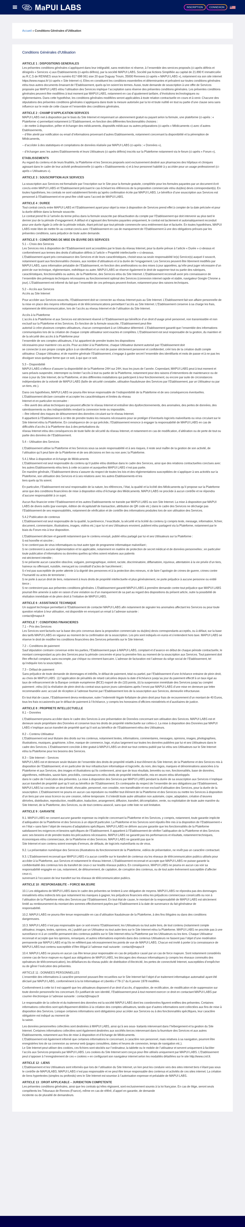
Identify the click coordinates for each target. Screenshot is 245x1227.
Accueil (27, 30)
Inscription (195, 7)
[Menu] (14, 7)
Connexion (216, 7)
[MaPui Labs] (51, 7)
